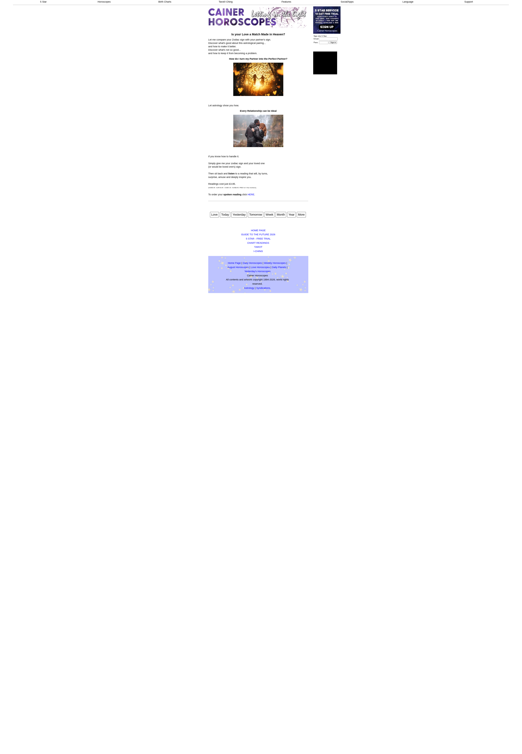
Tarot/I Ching (226, 1)
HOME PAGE (258, 230)
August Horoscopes (238, 267)
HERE (251, 194)
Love (214, 214)
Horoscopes (104, 1)
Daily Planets (279, 267)
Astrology (249, 288)
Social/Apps (347, 1)
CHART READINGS (258, 243)
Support (468, 1)
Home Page (234, 263)
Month (281, 214)
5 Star (43, 1)
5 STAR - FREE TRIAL (258, 238)
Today (225, 214)
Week (269, 214)
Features (286, 1)
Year (291, 214)
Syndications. (263, 288)
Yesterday (239, 214)
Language (408, 1)
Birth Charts (164, 1)
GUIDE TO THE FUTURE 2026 (258, 234)
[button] (325, 63)
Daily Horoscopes (252, 263)
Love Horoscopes (260, 267)
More (301, 214)
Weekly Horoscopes (275, 263)
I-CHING (258, 251)
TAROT (258, 247)
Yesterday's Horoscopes (257, 271)
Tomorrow (255, 214)
